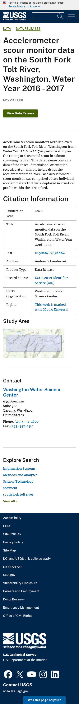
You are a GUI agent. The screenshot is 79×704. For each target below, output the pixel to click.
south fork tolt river (18, 494)
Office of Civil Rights (17, 616)
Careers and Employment (21, 591)
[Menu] (71, 17)
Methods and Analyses (20, 475)
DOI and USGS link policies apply (27, 558)
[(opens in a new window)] (8, 673)
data (7, 28)
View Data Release (20, 113)
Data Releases (28, 28)
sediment (10, 488)
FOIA (6, 526)
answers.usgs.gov (15, 691)
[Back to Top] (65, 690)
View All (9, 501)
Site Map (9, 550)
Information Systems (19, 468)
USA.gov (9, 575)
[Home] (14, 19)
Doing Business (14, 599)
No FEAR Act (12, 567)
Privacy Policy (13, 542)
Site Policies (12, 534)
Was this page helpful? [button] (44, 700)
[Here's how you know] (39, 5)
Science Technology (18, 481)
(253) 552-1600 (27, 421)
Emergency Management (21, 607)
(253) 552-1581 (22, 426)
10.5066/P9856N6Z (50, 253)
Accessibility (12, 518)
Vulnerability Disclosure (20, 583)
